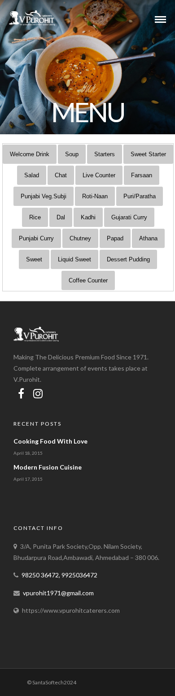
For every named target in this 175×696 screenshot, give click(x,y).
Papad (115, 238)
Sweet (34, 259)
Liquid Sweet (74, 259)
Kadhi (88, 217)
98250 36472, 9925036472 (59, 575)
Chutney (80, 238)
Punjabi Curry (36, 238)
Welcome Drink (29, 154)
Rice (35, 217)
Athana (148, 238)
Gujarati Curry (129, 217)
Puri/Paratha (139, 196)
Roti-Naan (95, 196)
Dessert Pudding (128, 259)
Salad (31, 175)
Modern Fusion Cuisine (47, 467)
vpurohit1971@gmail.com (58, 593)
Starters (104, 154)
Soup (72, 154)
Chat (61, 175)
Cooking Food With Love (50, 441)
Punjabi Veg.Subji (43, 196)
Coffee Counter (88, 280)
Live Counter (99, 175)
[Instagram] (38, 393)
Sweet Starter (148, 154)
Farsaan (141, 175)
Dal (61, 217)
